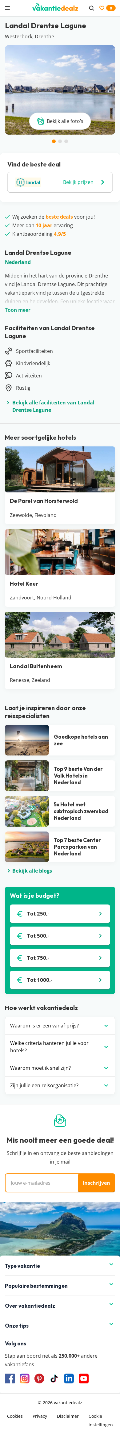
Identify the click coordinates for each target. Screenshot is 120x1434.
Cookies (15, 1416)
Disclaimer (68, 1416)
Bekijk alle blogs (32, 870)
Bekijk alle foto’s (65, 121)
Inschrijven (96, 1183)
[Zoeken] (91, 8)
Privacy (40, 1416)
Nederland (18, 262)
